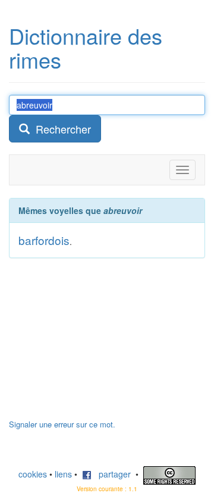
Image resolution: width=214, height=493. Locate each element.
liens (63, 474)
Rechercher (60, 129)
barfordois (44, 240)
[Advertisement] (98, 344)
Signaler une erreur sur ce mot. (62, 424)
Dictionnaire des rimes (85, 47)
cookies (32, 474)
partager (111, 474)
